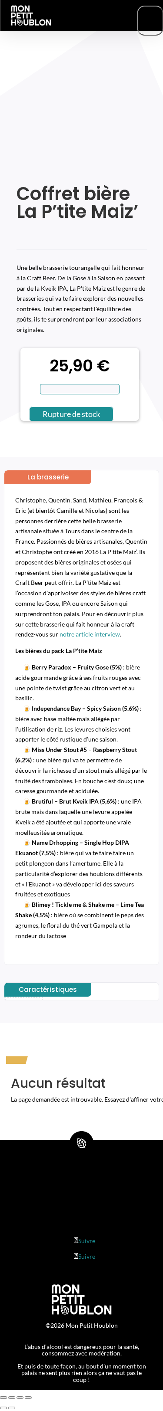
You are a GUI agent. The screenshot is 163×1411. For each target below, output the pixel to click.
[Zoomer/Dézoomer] (28, 1397)
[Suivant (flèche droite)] (11, 1408)
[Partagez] (11, 1397)
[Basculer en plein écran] (20, 1397)
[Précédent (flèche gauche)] (3, 1408)
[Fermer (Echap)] (3, 1397)
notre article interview (90, 634)
